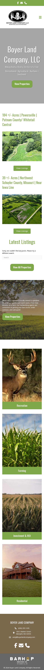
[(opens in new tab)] (22, 660)
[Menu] (40, 17)
